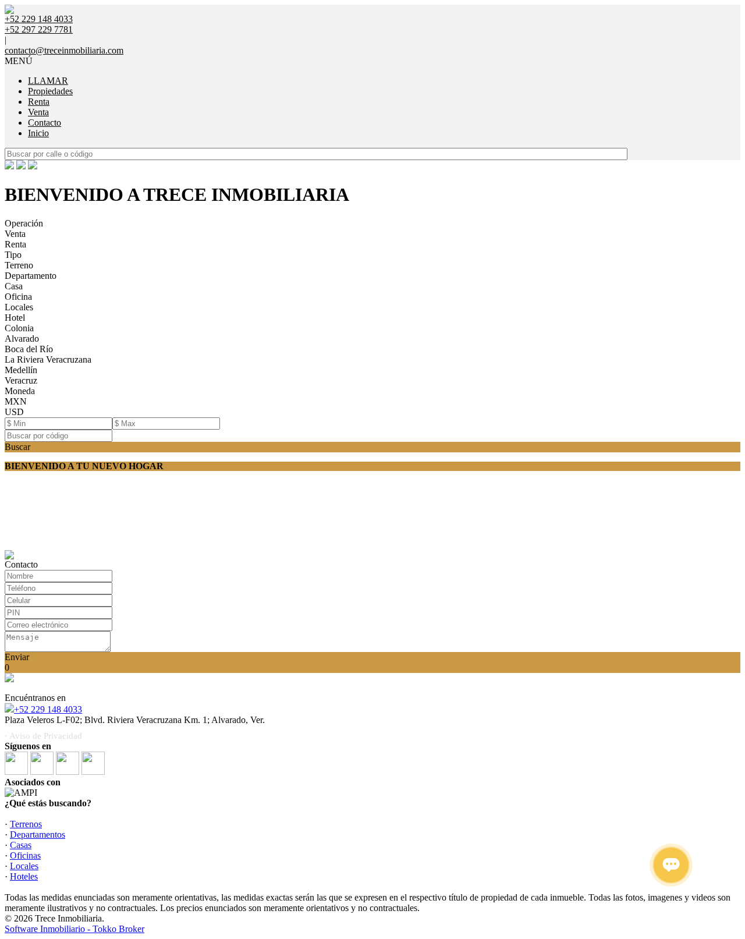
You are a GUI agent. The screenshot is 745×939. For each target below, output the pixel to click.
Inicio (38, 133)
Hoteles (24, 876)
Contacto (44, 122)
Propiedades (50, 91)
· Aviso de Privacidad (43, 735)
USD (14, 412)
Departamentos (37, 834)
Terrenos (26, 824)
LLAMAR (48, 81)
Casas (20, 845)
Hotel (15, 318)
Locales (19, 307)
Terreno (19, 265)
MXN (16, 401)
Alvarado (22, 338)
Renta (38, 102)
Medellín (21, 370)
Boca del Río (29, 349)
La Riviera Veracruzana (48, 359)
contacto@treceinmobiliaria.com (64, 50)
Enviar (17, 657)
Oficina (18, 297)
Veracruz (21, 380)
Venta (38, 112)
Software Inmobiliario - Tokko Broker (74, 929)
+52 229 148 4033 (48, 709)
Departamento (30, 276)
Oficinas (25, 855)
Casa (14, 286)
